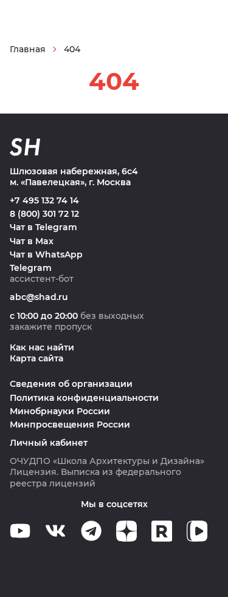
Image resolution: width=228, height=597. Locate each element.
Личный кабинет (49, 442)
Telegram (31, 267)
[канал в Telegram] (91, 530)
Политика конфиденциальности (84, 397)
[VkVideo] (197, 531)
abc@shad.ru (39, 297)
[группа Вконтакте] (55, 530)
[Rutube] (161, 531)
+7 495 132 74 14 (44, 200)
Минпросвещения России (70, 424)
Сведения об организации (71, 383)
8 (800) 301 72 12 (44, 213)
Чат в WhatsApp (46, 254)
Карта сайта (36, 358)
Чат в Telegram (43, 227)
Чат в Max (32, 241)
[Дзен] (126, 531)
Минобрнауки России (60, 411)
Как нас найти (42, 347)
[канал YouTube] (20, 530)
